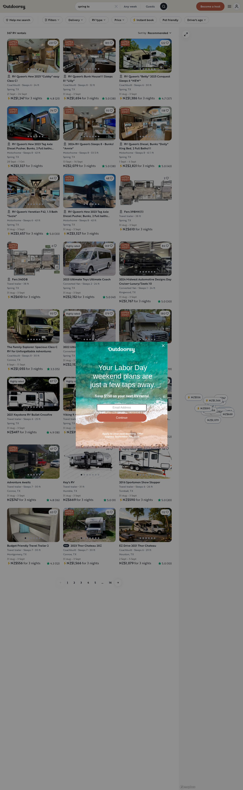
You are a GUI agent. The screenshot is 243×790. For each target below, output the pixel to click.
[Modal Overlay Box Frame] (121, 395)
